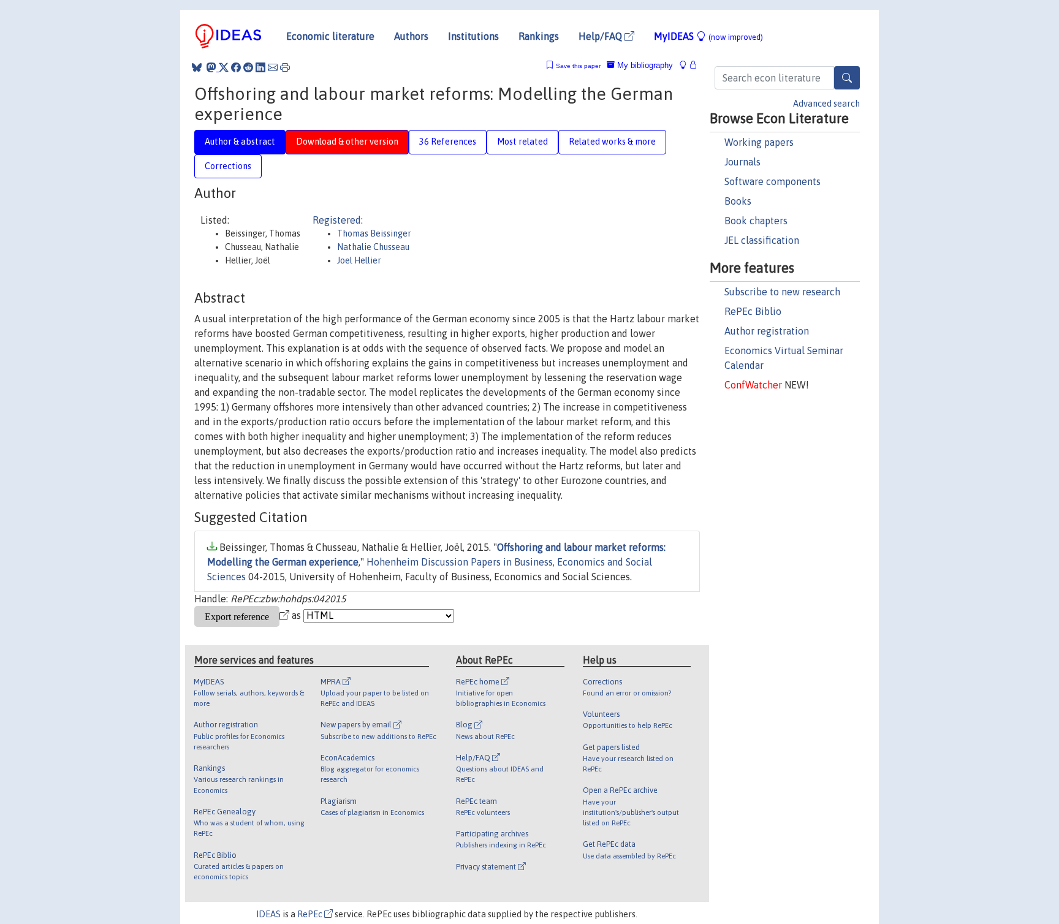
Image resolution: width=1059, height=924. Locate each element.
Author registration (766, 330)
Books (737, 200)
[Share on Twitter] (224, 67)
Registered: (338, 219)
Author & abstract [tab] (240, 141)
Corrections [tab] (228, 166)
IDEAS (268, 914)
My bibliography (644, 65)
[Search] (847, 77)
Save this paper (578, 65)
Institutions (473, 36)
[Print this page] (285, 67)
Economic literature (330, 36)
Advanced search (826, 103)
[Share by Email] (273, 67)
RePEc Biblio (752, 311)
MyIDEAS (708, 36)
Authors (411, 36)
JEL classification (761, 240)
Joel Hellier (359, 260)
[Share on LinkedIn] (260, 67)
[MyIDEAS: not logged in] (686, 65)
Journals (742, 161)
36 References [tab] (447, 141)
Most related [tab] (522, 141)
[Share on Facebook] (236, 67)
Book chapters (756, 220)
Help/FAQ (601, 36)
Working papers (759, 142)
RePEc (310, 914)
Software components (772, 181)
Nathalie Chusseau (373, 247)
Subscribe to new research (782, 291)
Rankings (538, 36)
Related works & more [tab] (612, 141)
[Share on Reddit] (248, 67)
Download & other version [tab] (347, 141)
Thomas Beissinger (374, 233)
